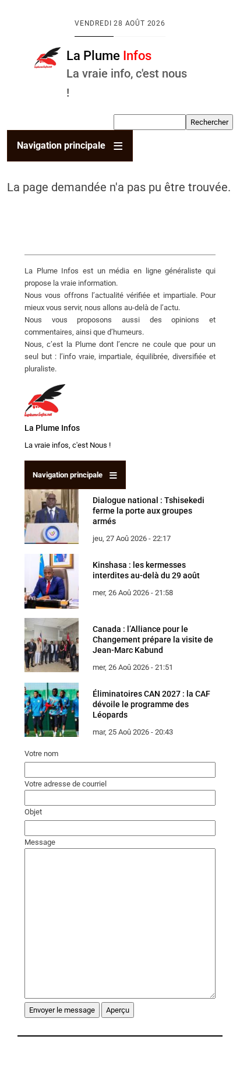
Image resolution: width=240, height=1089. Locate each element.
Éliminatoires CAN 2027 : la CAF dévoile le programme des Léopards (151, 704)
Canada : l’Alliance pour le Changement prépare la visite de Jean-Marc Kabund (153, 639)
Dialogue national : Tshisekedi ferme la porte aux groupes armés (148, 511)
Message (39, 842)
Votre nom (41, 753)
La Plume (108, 55)
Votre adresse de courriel (65, 783)
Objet (33, 811)
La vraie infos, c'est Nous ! (67, 445)
